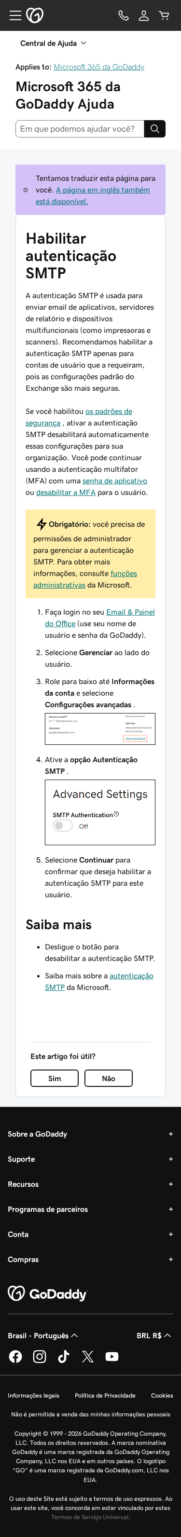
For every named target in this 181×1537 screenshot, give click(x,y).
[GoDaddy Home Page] (48, 1294)
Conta (18, 1234)
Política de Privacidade (105, 1395)
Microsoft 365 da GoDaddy (99, 66)
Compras (23, 1259)
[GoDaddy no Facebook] (15, 1361)
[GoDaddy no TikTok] (63, 1361)
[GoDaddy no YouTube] (112, 1361)
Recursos (23, 1184)
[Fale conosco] (123, 15)
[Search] (155, 128)
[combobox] (80, 128)
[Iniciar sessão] (144, 15)
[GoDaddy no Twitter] (88, 1361)
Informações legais (33, 1395)
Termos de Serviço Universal (89, 1517)
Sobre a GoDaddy (37, 1134)
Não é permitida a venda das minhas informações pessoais (90, 1414)
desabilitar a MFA (66, 492)
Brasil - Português (38, 1335)
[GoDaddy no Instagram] (39, 1361)
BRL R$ (149, 1335)
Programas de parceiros (48, 1209)
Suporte (21, 1159)
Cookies (162, 1395)
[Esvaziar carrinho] (164, 15)
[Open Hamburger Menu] (11, 15)
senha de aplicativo (115, 480)
